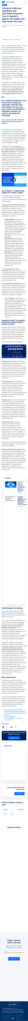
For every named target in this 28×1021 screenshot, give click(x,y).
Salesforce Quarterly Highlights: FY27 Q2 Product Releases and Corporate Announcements (22, 500)
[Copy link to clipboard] (15, 727)
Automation (20, 809)
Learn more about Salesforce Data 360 (15, 711)
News (14, 984)
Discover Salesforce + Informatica (14, 709)
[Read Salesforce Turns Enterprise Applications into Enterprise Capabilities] (14, 867)
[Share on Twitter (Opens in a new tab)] (7, 727)
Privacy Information (18, 1015)
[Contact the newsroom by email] (20, 1000)
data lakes (7, 250)
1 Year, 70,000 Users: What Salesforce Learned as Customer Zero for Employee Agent (14, 764)
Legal (3, 1015)
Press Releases (14, 992)
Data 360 (13, 129)
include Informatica (7, 131)
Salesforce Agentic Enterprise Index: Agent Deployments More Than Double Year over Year (14, 900)
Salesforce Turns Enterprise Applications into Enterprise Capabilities (13, 876)
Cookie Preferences (6, 1018)
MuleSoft (4, 135)
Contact (18, 1016)
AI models (4, 56)
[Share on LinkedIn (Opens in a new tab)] (3, 727)
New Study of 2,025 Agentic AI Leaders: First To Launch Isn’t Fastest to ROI (14, 780)
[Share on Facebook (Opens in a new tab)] (11, 727)
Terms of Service (9, 1015)
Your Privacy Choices (18, 1018)
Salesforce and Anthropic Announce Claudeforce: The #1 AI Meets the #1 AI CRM (21, 486)
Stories (14, 988)
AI (12, 809)
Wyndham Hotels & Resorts (9, 611)
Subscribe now (14, 738)
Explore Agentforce (10, 716)
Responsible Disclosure (6, 1016)
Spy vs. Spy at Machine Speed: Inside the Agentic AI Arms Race (13, 853)
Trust (11, 814)
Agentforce (5, 199)
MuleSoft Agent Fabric (18, 409)
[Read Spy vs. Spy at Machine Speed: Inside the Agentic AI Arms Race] (14, 844)
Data (5, 814)
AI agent (24, 45)
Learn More (19, 793)
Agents (4, 4)
